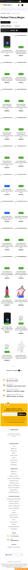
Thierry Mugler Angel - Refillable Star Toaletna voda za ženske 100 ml (7, 218)
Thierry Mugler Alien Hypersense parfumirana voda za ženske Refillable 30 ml (21, 274)
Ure (14, 446)
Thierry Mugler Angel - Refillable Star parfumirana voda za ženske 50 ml (21, 52)
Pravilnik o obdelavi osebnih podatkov (17, 422)
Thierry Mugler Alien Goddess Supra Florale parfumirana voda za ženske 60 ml (21, 245)
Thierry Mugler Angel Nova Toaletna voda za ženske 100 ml (21, 301)
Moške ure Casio (13, 476)
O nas (13, 510)
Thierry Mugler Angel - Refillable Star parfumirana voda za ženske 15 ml (21, 79)
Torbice (14, 458)
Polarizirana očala (13, 483)
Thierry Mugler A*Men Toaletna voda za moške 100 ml (7, 52)
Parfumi (8, 13)
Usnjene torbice (14, 490)
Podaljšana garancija (13, 526)
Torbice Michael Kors (13, 492)
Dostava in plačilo (13, 503)
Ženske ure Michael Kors (14, 478)
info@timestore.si (14, 540)
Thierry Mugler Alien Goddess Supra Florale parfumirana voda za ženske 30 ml (7, 245)
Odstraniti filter (14, 22)
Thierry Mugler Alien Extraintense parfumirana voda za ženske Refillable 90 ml (21, 329)
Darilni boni (14, 462)
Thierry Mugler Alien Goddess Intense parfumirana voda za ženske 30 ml (7, 163)
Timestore (4, 13)
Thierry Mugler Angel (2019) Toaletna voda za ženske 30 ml (21, 218)
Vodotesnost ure (14, 515)
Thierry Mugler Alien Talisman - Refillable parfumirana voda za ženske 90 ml (21, 106)
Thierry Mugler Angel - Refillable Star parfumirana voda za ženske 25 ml (7, 79)
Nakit (13, 453)
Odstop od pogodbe (14, 508)
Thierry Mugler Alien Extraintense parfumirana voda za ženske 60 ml (7, 357)
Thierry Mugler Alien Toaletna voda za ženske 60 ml (21, 162)
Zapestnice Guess (13, 480)
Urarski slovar (13, 522)
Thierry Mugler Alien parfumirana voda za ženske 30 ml (21, 191)
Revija (13, 524)
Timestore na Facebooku (13, 547)
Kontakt (14, 513)
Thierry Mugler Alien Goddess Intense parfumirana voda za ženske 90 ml (7, 135)
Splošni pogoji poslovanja (13, 499)
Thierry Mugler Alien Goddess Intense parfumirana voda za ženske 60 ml (21, 135)
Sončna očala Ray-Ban (13, 485)
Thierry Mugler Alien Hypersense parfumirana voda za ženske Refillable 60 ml (7, 274)
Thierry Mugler (5, 22)
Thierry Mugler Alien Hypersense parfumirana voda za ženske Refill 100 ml (7, 301)
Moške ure (13, 448)
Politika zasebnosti (13, 501)
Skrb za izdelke (14, 517)
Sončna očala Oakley (13, 487)
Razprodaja (14, 464)
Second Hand (13, 460)
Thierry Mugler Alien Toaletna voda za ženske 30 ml (7, 191)
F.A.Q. (13, 519)
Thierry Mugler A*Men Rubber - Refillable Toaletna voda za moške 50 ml (7, 328)
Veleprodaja (14, 529)
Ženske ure (14, 451)
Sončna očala (13, 455)
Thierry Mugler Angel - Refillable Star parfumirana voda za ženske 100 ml (21, 357)
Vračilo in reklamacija (13, 506)
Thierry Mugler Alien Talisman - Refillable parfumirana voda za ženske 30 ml (7, 106)
